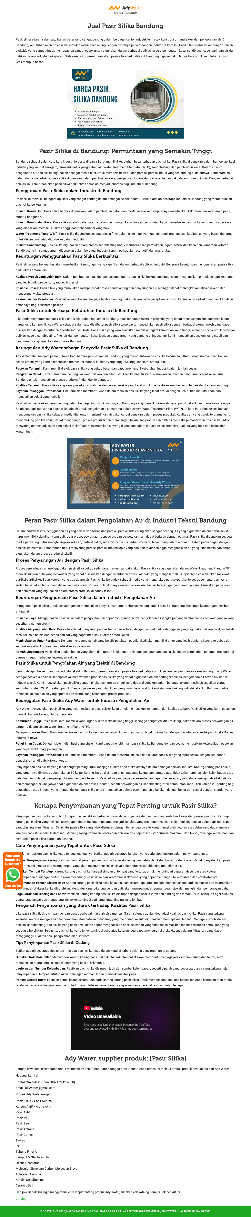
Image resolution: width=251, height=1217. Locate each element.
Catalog (21, 1199)
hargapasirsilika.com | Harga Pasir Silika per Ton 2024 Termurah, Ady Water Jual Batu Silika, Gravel (138, 1211)
